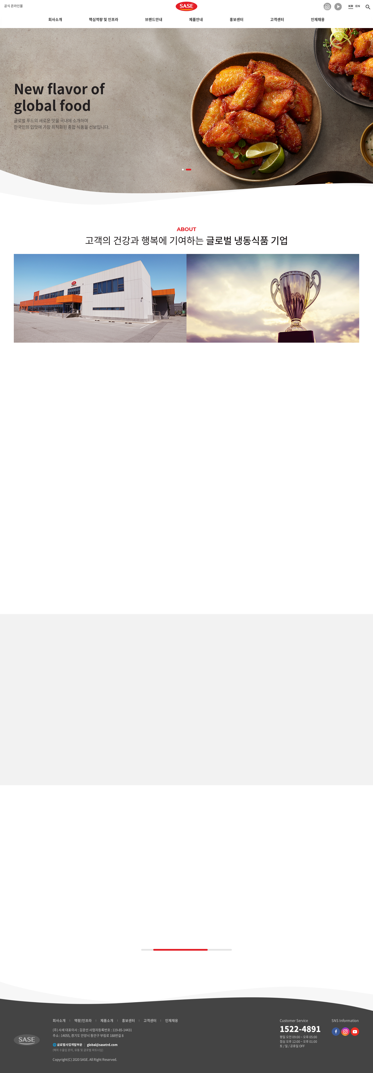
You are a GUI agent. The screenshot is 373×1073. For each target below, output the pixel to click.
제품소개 (106, 1020)
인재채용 (171, 1020)
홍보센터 (128, 1020)
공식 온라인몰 (13, 5)
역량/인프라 (83, 1020)
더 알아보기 (55, 547)
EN (357, 6)
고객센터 (150, 1020)
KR (350, 6)
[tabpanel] (186, 116)
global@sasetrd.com (102, 1044)
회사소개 (59, 1020)
